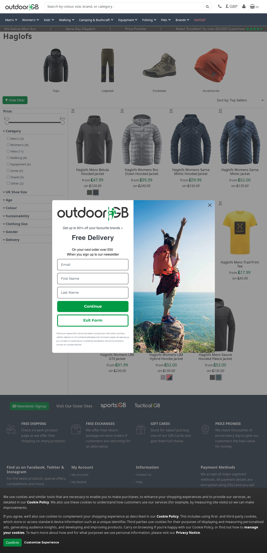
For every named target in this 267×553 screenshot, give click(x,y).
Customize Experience (41, 542)
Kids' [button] (48, 20)
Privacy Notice (188, 532)
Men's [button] (10, 20)
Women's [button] (29, 20)
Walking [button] (65, 20)
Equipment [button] (126, 20)
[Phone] (219, 7)
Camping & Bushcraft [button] (95, 20)
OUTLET (200, 20)
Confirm (12, 542)
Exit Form (92, 320)
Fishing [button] (148, 20)
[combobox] (128, 6)
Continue (93, 306)
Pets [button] (164, 20)
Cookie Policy (38, 502)
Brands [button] (181, 20)
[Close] (210, 205)
